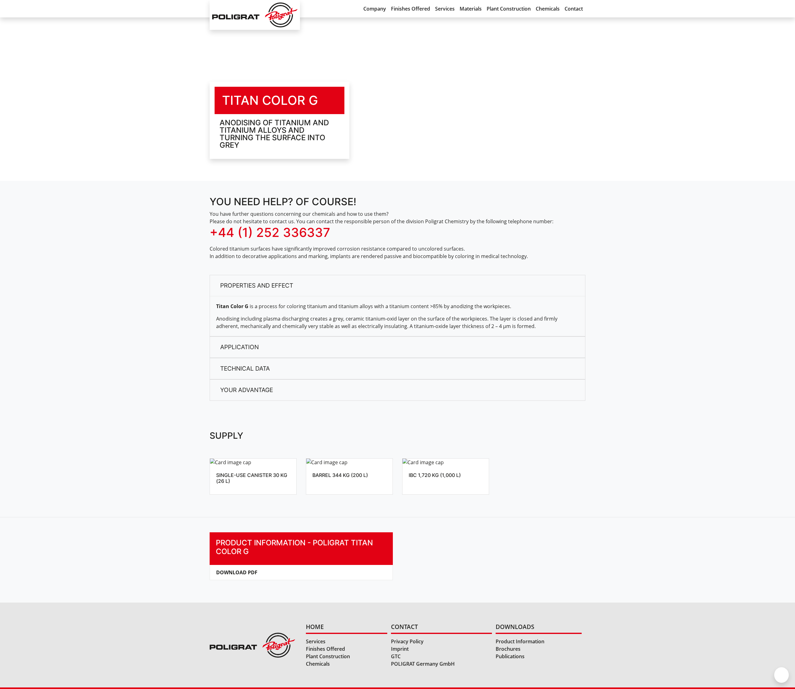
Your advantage (246, 390)
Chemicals (548, 8)
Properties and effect (256, 285)
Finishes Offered (410, 8)
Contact (574, 8)
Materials (471, 8)
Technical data (245, 368)
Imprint (400, 648)
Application (239, 347)
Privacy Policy (407, 641)
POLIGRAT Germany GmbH (423, 663)
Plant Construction (509, 8)
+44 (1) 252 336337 (270, 232)
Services (445, 8)
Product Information (520, 641)
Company (374, 8)
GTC (396, 656)
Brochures (508, 648)
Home (315, 626)
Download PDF (236, 572)
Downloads (515, 626)
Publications (510, 656)
